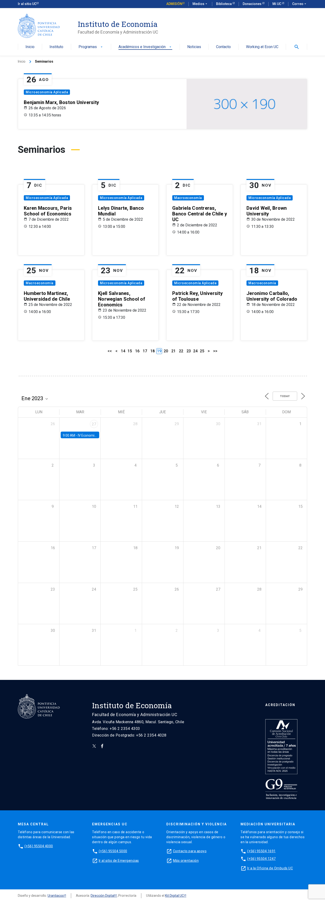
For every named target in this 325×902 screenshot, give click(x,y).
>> (215, 351)
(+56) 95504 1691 (261, 851)
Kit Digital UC (174, 895)
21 (173, 351)
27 (94, 424)
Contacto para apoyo (190, 851)
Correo (299, 4)
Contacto (223, 47)
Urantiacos (56, 895)
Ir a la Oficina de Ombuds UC (270, 868)
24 (195, 351)
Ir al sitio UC (27, 4)
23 (189, 351)
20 (166, 351)
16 (137, 351)
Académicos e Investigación (145, 47)
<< (110, 351)
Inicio (29, 47)
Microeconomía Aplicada (47, 92)
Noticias (194, 47)
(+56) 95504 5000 (113, 851)
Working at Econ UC (262, 47)
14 (123, 351)
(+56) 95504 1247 (261, 858)
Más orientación (186, 860)
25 (202, 351)
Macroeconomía (188, 198)
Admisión (174, 4)
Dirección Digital (102, 895)
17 (145, 351)
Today (285, 396)
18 (152, 351)
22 (181, 351)
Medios (200, 4)
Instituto (56, 47)
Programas (91, 47)
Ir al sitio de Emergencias (119, 860)
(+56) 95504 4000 (39, 846)
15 (130, 351)
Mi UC (277, 4)
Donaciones (252, 4)
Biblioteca (224, 4)
